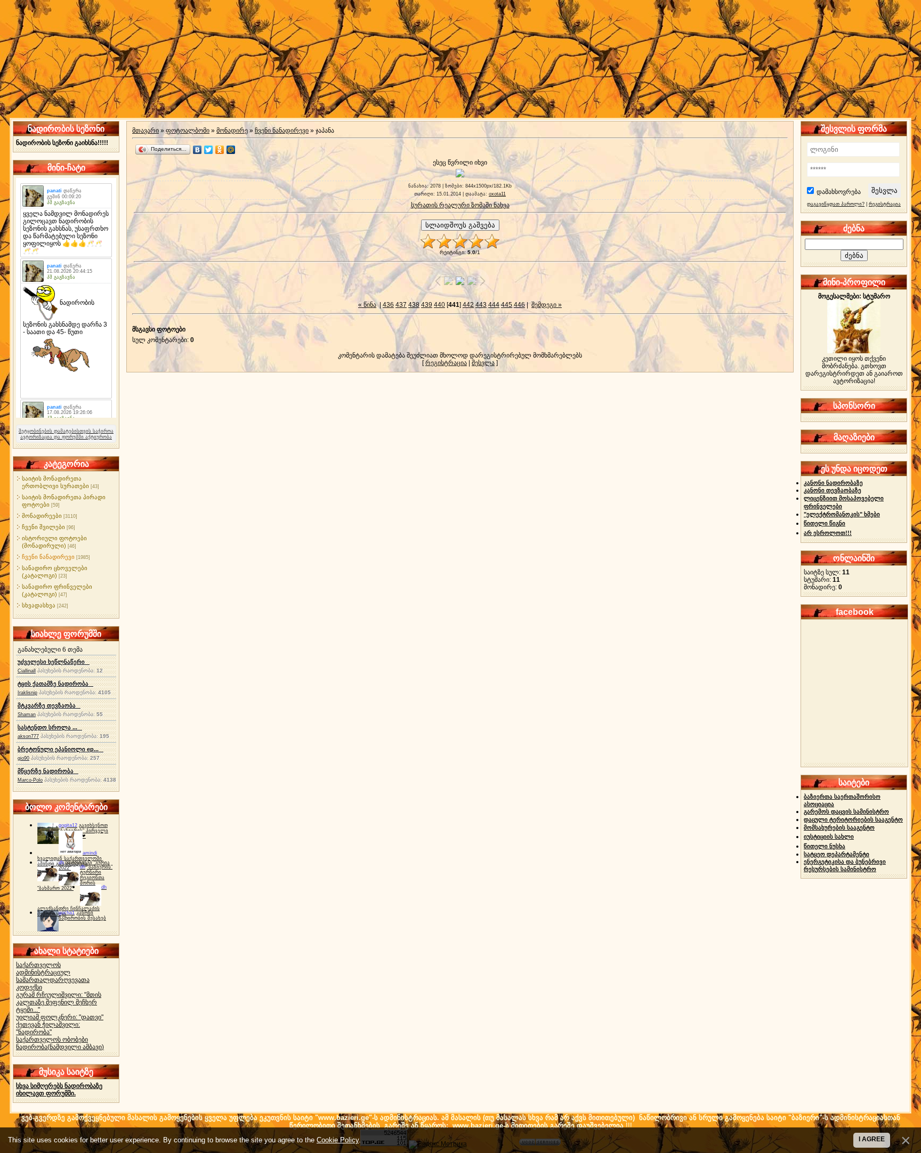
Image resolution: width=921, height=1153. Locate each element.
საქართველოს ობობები (52, 1039)
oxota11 (497, 194)
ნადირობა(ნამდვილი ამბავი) (60, 1047)
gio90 (23, 758)
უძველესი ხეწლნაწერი (54, 662)
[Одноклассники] (219, 150)
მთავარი (145, 130)
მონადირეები (42, 516)
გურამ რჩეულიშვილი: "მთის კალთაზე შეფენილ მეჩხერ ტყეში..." (58, 1002)
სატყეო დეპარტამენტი (836, 854)
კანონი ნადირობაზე (833, 483)
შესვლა (483, 363)
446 (519, 304)
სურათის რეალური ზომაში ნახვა (460, 205)
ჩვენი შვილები (43, 527)
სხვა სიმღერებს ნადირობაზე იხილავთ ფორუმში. (59, 1089)
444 (493, 304)
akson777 (28, 736)
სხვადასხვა (38, 605)
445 (506, 304)
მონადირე (232, 130)
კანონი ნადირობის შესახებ (82, 915)
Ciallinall (27, 670)
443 (481, 304)
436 (388, 304)
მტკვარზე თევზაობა (49, 705)
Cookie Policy (338, 1140)
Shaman (27, 714)
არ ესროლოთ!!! (828, 533)
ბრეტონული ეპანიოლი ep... (60, 749)
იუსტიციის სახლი (829, 836)
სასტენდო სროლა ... (50, 727)
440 (439, 304)
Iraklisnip (27, 692)
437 (401, 304)
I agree (872, 1139)
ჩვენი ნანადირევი (48, 557)
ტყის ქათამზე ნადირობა (55, 683)
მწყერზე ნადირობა (48, 771)
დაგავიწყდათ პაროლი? (836, 204)
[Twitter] (208, 150)
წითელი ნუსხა (824, 846)
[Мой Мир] (231, 150)
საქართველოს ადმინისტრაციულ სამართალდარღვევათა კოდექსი (53, 976)
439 (426, 304)
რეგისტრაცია (446, 363)
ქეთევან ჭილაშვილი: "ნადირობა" (48, 1028)
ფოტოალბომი (187, 130)
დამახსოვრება (839, 192)
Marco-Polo (30, 780)
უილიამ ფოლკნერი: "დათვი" (59, 1017)
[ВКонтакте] (197, 150)
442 (468, 304)
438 (413, 304)
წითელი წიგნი (824, 523)
